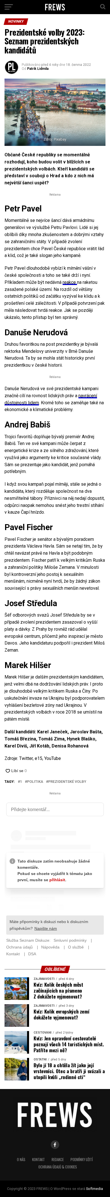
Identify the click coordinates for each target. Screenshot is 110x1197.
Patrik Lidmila (38, 69)
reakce (70, 282)
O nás (21, 1159)
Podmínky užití (82, 1159)
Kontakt (38, 1159)
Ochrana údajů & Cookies (57, 1167)
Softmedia (94, 1189)
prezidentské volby (67, 782)
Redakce (58, 1159)
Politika (35, 782)
